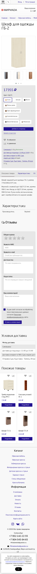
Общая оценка (9, 235)
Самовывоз (7, 149)
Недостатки (8, 276)
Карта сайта (17, 519)
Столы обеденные (18, 479)
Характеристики (24, 173)
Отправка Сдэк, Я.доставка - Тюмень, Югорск (18, 161)
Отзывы (18, 507)
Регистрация (30, 2)
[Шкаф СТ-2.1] (8, 421)
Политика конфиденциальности (18, 515)
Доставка (17, 496)
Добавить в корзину (18, 129)
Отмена (24, 131)
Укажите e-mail (9, 252)
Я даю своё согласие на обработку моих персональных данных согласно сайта (20, 313)
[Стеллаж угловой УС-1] (25, 385)
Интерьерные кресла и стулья (18, 467)
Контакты (17, 511)
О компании (17, 492)
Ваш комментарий (10, 293)
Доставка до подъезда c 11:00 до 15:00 (16, 152)
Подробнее (8, 405)
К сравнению (11, 143)
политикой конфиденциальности (15, 561)
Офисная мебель (18, 456)
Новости (18, 503)
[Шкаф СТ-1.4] (25, 421)
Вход (20, 2)
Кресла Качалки (18, 482)
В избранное (11, 140)
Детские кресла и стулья (18, 471)
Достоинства (8, 260)
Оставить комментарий (12, 322)
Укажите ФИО (9, 244)
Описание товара (8, 173)
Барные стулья (18, 475)
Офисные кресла (18, 460)
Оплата (17, 500)
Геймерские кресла (18, 463)
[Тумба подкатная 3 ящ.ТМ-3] (8, 385)
